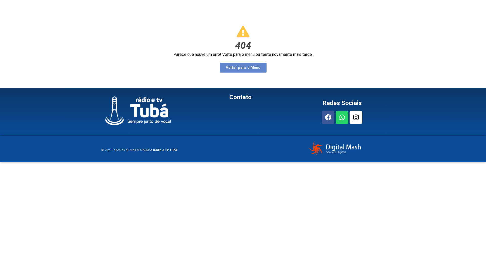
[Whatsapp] (342, 117)
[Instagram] (356, 117)
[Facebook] (328, 117)
